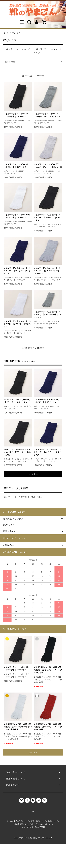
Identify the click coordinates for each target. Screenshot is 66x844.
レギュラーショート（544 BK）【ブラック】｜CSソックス (17, 115)
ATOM (42, 827)
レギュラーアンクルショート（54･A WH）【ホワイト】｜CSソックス (18, 324)
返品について (53, 821)
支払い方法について (21, 821)
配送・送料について (38, 821)
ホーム (6, 33)
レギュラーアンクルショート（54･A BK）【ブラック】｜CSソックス (47, 217)
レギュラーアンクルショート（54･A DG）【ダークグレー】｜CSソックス (47, 314)
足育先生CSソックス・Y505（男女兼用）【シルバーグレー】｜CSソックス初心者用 (18, 727)
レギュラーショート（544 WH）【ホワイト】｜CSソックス (17, 216)
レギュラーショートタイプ (16, 49)
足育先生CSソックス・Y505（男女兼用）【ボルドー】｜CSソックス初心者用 (48, 727)
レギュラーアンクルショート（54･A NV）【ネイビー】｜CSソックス (17, 271)
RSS (37, 827)
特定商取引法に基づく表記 (23, 824)
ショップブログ (27, 827)
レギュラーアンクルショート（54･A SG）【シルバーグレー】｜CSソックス (48, 271)
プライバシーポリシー (43, 824)
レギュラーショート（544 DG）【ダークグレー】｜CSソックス (47, 115)
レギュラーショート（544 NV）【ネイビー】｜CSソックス (17, 165)
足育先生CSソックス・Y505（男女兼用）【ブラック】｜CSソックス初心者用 (48, 670)
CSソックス (16, 33)
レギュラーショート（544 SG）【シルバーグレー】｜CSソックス (48, 165)
